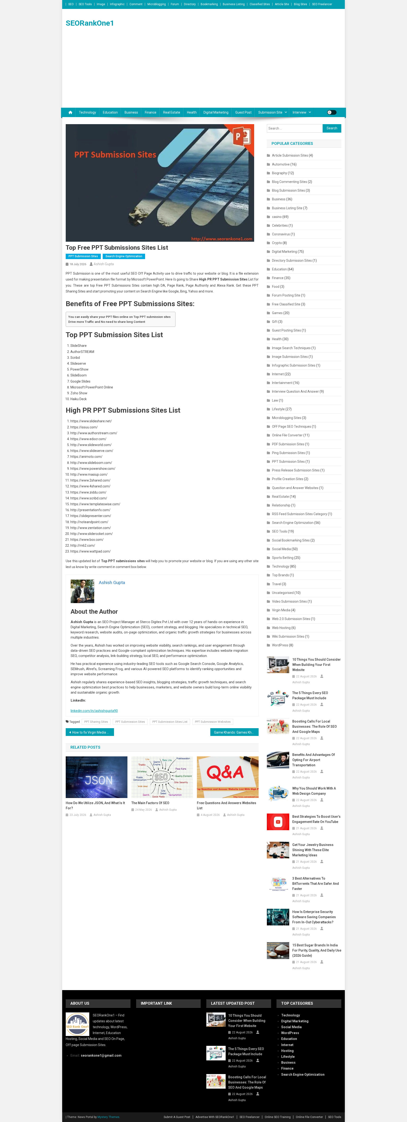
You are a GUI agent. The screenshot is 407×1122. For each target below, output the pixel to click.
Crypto (277, 243)
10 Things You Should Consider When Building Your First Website (316, 665)
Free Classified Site (286, 304)
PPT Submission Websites (213, 721)
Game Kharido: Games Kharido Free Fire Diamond (236, 732)
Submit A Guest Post (177, 1117)
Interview (299, 112)
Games (277, 313)
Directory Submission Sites (292, 260)
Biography (279, 173)
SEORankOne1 (90, 23)
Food (275, 286)
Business (131, 112)
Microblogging (156, 4)
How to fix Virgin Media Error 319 (93, 732)
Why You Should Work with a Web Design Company (314, 790)
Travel (276, 584)
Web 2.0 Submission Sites (291, 619)
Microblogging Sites (286, 418)
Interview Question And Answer (295, 391)
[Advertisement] (203, 72)
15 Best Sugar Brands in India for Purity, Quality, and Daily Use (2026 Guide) (316, 950)
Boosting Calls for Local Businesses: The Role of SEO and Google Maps (314, 726)
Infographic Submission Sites (293, 365)
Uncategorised (283, 593)
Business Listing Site (287, 208)
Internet (278, 374)
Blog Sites (300, 4)
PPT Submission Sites (83, 256)
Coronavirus (281, 234)
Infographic (117, 4)
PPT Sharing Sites (96, 721)
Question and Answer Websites (295, 488)
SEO (71, 4)
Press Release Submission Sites (296, 470)
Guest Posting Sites (286, 330)
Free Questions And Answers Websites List (226, 805)
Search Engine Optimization (124, 256)
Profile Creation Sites (287, 479)
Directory (190, 4)
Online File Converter (287, 435)
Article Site (282, 4)
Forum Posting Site (286, 295)
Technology (87, 112)
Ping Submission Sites (288, 453)
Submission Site (270, 112)
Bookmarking (209, 4)
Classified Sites (260, 4)
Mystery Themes (108, 1117)
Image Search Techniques (291, 348)
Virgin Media (281, 610)
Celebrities (280, 225)
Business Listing (234, 4)
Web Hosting (281, 628)
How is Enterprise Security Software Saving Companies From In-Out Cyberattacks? (314, 917)
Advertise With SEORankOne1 (214, 1117)
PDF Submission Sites (288, 444)
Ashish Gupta (104, 264)
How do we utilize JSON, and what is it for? (95, 805)
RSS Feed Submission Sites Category (299, 514)
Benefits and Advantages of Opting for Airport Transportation (313, 760)
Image (101, 4)
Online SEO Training (278, 1117)
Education (110, 112)
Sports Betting (282, 558)
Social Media (281, 549)
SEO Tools (85, 4)
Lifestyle (278, 409)
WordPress (280, 645)
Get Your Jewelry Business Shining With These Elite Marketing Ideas (313, 850)
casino (277, 217)
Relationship (281, 505)
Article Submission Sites (290, 155)
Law (275, 400)
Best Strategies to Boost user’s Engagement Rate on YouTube (316, 819)
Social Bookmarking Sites (291, 540)
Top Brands (280, 575)
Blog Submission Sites (288, 190)
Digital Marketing (216, 112)
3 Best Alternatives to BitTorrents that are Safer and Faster (315, 884)
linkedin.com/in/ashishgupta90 (94, 711)
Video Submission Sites (289, 601)
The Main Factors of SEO (150, 803)
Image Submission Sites (290, 357)
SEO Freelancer (322, 4)
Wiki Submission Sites (288, 636)
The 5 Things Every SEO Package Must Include (310, 695)
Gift (274, 322)
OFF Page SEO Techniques (291, 426)
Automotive (281, 164)
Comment (136, 4)
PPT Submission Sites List (169, 721)
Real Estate (171, 112)
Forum (175, 4)
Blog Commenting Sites (289, 182)
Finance (150, 112)
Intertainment (282, 383)
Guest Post (243, 112)
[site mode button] (332, 112)
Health (192, 112)
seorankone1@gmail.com (101, 1055)
